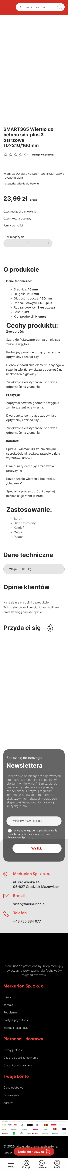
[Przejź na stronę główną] (22, 951)
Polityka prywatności (16, 1020)
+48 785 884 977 (27, 921)
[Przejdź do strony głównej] (6, 7)
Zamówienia (11, 1095)
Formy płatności (13, 225)
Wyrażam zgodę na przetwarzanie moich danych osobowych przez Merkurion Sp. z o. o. (32, 834)
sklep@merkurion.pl (29, 904)
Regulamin (10, 1012)
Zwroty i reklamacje (16, 1027)
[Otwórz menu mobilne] (11, 1163)
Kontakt (8, 1005)
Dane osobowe (13, 1087)
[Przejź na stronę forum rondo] (46, 951)
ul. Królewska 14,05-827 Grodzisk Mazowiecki (36, 884)
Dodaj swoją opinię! (43, 154)
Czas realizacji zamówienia (19, 211)
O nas (7, 997)
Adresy (8, 1103)
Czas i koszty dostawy (17, 218)
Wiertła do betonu (28, 183)
